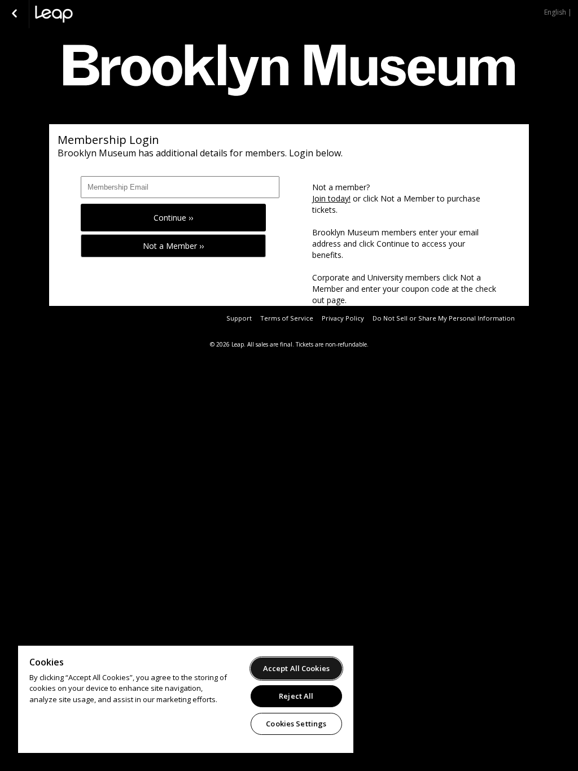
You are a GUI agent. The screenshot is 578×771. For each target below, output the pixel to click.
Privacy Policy (343, 318)
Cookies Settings (296, 724)
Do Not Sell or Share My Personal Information (444, 318)
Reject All (296, 696)
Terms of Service (286, 318)
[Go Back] (14, 14)
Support (239, 318)
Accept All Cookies (296, 668)
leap (91, 14)
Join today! (331, 198)
